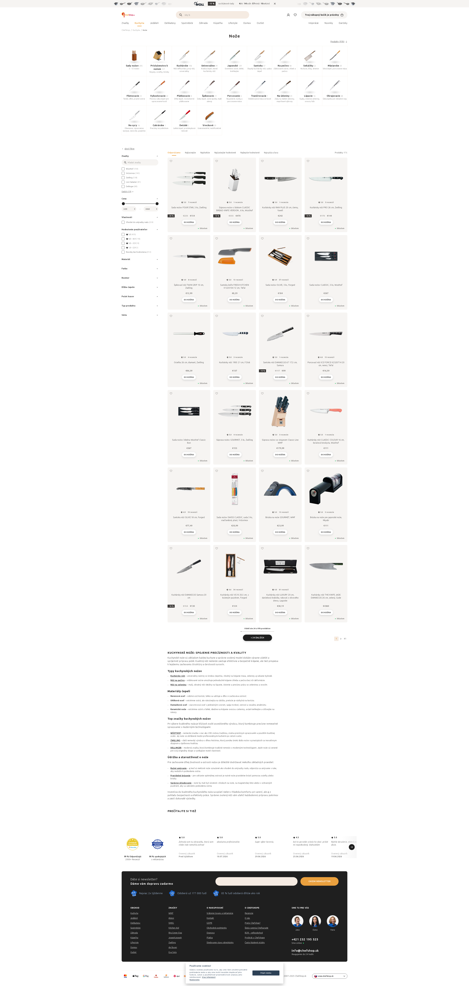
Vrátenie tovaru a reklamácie (220, 913)
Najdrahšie (205, 153)
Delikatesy (135, 923)
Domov (133, 947)
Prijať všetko (266, 973)
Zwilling (172, 942)
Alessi (171, 918)
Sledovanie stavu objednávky (220, 942)
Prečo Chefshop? (252, 923)
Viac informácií (209, 977)
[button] (257, 153)
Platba (210, 938)
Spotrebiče (135, 928)
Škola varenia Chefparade (256, 928)
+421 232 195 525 (305, 939)
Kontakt (210, 918)
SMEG (171, 923)
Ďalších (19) (126, 192)
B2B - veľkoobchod (254, 933)
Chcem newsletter (319, 881)
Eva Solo (173, 952)
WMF (171, 913)
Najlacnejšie (190, 153)
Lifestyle (134, 942)
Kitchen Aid (174, 928)
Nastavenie (195, 980)
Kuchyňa (134, 913)
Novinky (329, 23)
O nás (247, 918)
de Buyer (173, 947)
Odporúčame (174, 153)
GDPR (209, 923)
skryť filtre (129, 149)
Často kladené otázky (255, 942)
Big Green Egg (175, 933)
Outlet (133, 952)
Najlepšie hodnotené (250, 153)
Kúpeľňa (134, 938)
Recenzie (249, 913)
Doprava (211, 933)
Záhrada (134, 933)
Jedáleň (134, 918)
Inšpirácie (314, 23)
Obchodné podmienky (217, 928)
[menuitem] (125, 24)
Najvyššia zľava (271, 153)
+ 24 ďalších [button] (257, 638)
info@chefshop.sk (305, 950)
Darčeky (343, 23)
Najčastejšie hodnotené (225, 153)
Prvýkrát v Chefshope (255, 938)
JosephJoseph (175, 938)
